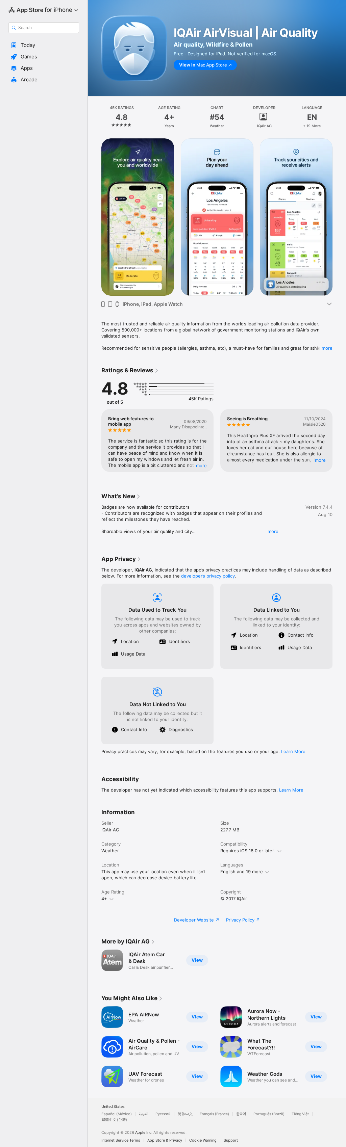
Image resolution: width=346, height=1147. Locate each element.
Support (231, 1140)
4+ (104, 898)
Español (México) (116, 1114)
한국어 (241, 1114)
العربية (143, 1114)
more (327, 348)
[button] (44, 45)
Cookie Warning (203, 1140)
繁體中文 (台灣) (114, 1120)
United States (113, 1107)
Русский (163, 1114)
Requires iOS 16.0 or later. (247, 850)
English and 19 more (241, 871)
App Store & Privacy (164, 1140)
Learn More (293, 751)
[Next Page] (339, 117)
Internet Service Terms (120, 1140)
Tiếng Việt (300, 1114)
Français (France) (214, 1114)
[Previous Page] (94, 117)
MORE (201, 465)
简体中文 (185, 1114)
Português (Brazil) (269, 1114)
